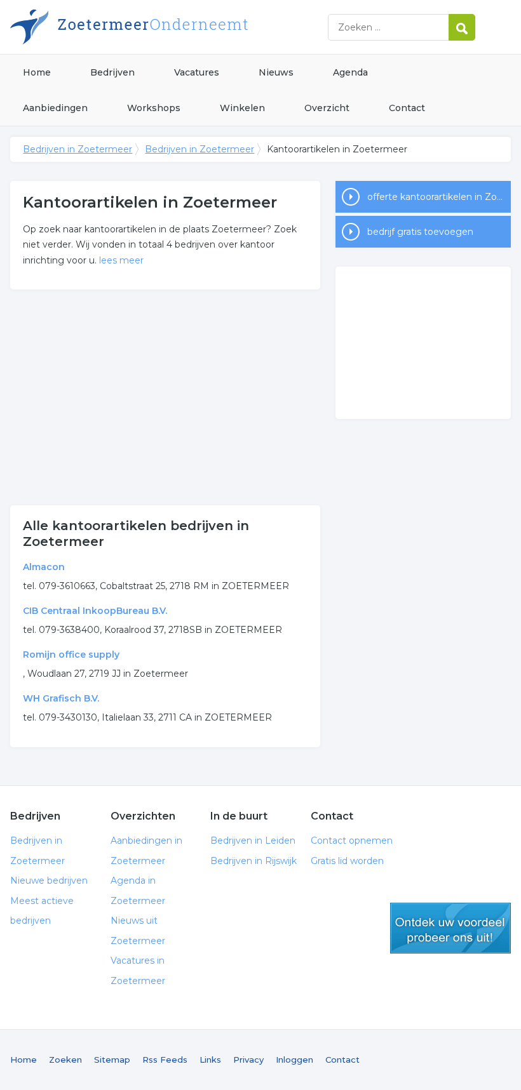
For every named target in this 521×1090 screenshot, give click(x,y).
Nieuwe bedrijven (49, 880)
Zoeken (65, 1059)
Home (37, 72)
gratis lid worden (450, 928)
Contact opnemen (352, 840)
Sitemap (112, 1059)
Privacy (248, 1059)
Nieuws (276, 72)
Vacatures (196, 72)
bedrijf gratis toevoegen (420, 231)
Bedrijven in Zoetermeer (169, 27)
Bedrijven (112, 72)
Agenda (350, 72)
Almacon (44, 567)
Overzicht (326, 108)
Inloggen (294, 1059)
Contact (407, 108)
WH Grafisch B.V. (61, 698)
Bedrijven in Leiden (252, 840)
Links (210, 1059)
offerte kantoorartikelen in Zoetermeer (439, 197)
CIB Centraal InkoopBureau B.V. (95, 610)
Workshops (153, 108)
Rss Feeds (164, 1059)
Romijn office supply (71, 654)
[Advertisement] (165, 397)
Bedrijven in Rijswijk (253, 861)
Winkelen (242, 108)
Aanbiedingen (55, 108)
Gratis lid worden (347, 861)
